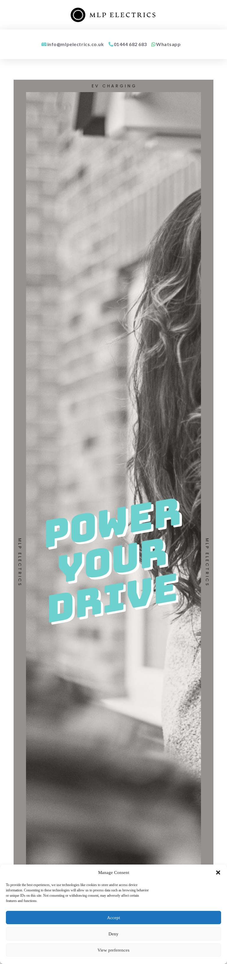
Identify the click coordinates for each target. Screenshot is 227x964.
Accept (113, 917)
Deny (113, 934)
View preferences (113, 950)
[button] (218, 872)
